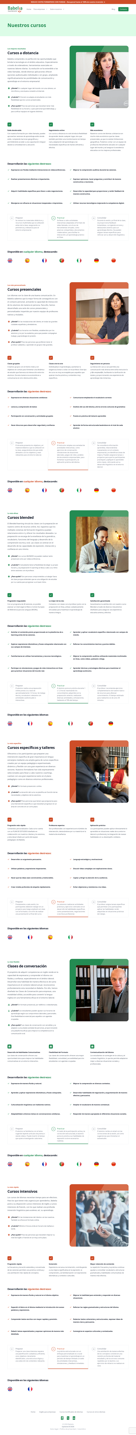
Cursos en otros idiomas (96, 1412)
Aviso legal (54, 1429)
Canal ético (82, 1429)
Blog (113, 9)
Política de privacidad (68, 1429)
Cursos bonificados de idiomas (71, 1412)
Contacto (123, 9)
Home (29, 9)
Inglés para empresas (47, 1412)
